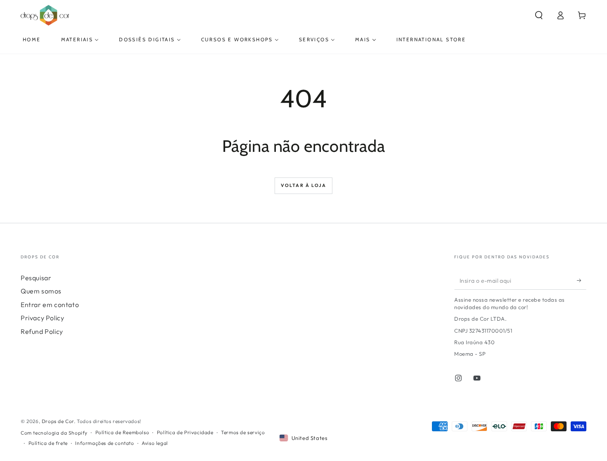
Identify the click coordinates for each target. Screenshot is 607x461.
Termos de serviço (243, 432)
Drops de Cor (58, 421)
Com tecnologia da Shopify (54, 433)
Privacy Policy (42, 318)
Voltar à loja (304, 185)
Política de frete (48, 443)
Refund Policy (42, 331)
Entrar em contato (50, 304)
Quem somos (41, 291)
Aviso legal (155, 443)
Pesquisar (36, 278)
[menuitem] (32, 39)
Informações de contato (104, 443)
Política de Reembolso (122, 432)
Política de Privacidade (185, 432)
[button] (539, 15)
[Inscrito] (581, 280)
